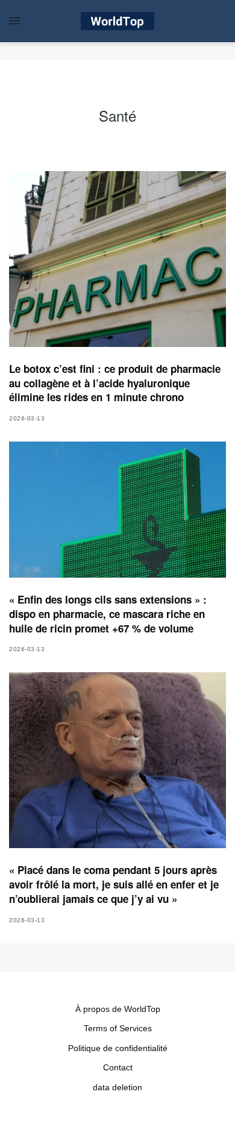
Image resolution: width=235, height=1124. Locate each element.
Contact (118, 1067)
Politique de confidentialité (118, 1048)
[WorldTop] (117, 21)
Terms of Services (118, 1028)
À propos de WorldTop (117, 1009)
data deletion (117, 1087)
